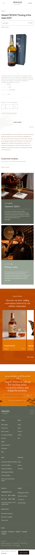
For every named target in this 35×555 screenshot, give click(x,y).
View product (6, 348)
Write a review (5, 167)
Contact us (21, 499)
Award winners (5, 445)
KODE (18, 545)
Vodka (19, 435)
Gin (19, 438)
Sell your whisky (22, 496)
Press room (4, 520)
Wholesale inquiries (7, 513)
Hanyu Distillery (5, 475)
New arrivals (5, 431)
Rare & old (4, 428)
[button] (30, 3)
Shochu (20, 431)
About (19, 465)
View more (30, 357)
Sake (19, 428)
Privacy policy (18, 400)
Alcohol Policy (22, 503)
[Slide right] (21, 73)
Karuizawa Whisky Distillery (9, 462)
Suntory (3, 438)
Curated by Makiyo (6, 435)
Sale (2, 452)
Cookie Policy (15, 543)
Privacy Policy (23, 543)
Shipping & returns (23, 493)
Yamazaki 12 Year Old (9, 345)
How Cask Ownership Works (7, 480)
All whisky (4, 448)
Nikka (3, 442)
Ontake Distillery (6, 465)
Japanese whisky (5, 147)
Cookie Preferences (6, 543)
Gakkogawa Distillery (7, 472)
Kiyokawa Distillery (6, 469)
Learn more (7, 219)
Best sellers (4, 425)
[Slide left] (14, 73)
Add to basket (23, 552)
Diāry (19, 462)
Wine (19, 425)
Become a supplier (6, 517)
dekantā (3, 541)
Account (20, 469)
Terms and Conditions (6, 545)
